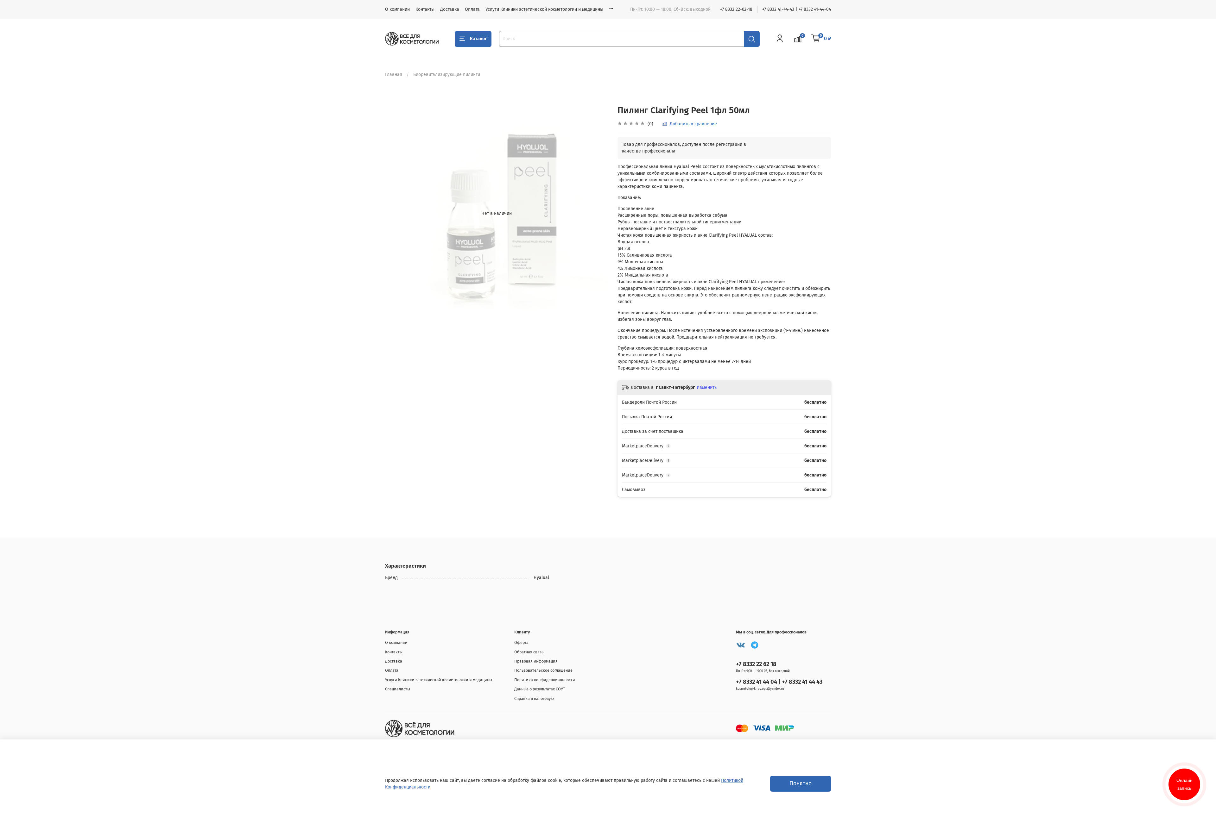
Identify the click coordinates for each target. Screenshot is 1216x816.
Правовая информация (536, 661)
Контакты (424, 9)
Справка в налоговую (534, 698)
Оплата (472, 9)
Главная (393, 74)
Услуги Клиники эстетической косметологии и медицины (544, 9)
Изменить (707, 387)
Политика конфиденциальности (544, 679)
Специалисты (397, 689)
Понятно (800, 783)
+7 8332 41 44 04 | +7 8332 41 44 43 (779, 681)
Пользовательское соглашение (543, 670)
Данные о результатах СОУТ (539, 689)
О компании (397, 9)
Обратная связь (529, 652)
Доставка (449, 9)
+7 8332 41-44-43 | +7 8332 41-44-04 (796, 9)
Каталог (478, 38)
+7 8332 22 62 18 (756, 664)
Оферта (521, 642)
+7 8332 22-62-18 (736, 9)
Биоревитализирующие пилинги (446, 74)
